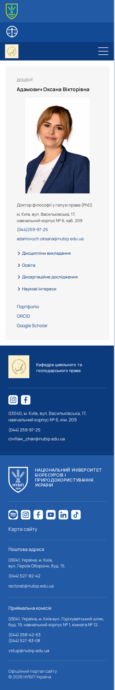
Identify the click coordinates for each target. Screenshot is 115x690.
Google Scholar (32, 325)
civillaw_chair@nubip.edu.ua (36, 439)
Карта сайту (22, 528)
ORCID (23, 316)
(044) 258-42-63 (24, 635)
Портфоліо (28, 306)
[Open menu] (103, 51)
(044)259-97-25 (32, 229)
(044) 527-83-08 (24, 640)
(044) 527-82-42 (24, 576)
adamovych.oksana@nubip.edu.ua (50, 239)
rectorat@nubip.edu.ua (31, 586)
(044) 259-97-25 (24, 430)
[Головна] (12, 11)
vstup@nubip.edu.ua (28, 650)
